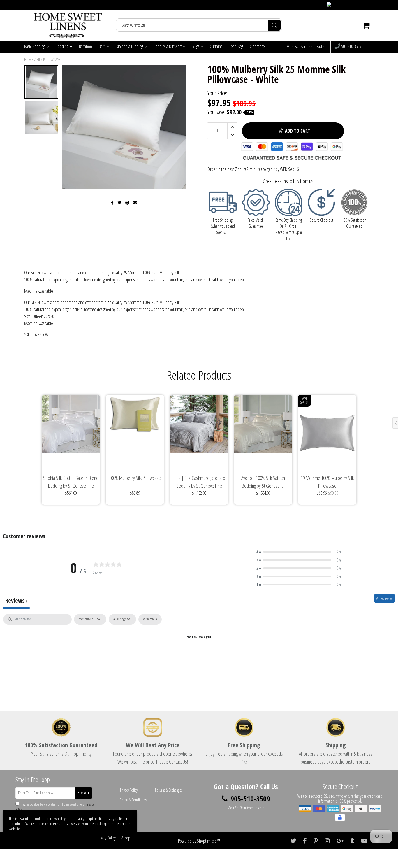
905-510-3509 (350, 47)
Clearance (257, 46)
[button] (298, 551)
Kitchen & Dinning (130, 46)
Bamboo (85, 46)
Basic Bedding (35, 46)
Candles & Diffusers (168, 46)
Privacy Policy (129, 790)
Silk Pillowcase (48, 59)
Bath (103, 46)
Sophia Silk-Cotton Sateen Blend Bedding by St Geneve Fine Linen (70, 482)
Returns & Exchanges (168, 790)
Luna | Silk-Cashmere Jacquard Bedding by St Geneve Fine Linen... (199, 482)
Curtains (216, 46)
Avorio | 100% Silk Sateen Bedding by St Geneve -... (263, 481)
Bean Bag (236, 46)
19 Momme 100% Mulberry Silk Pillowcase (327, 481)
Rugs (196, 46)
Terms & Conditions (133, 800)
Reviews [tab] (16, 600)
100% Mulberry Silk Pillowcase (135, 477)
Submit (83, 792)
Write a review (384, 598)
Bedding (62, 46)
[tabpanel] (199, 657)
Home (28, 59)
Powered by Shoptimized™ (199, 841)
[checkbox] (150, 619)
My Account (362, 5)
